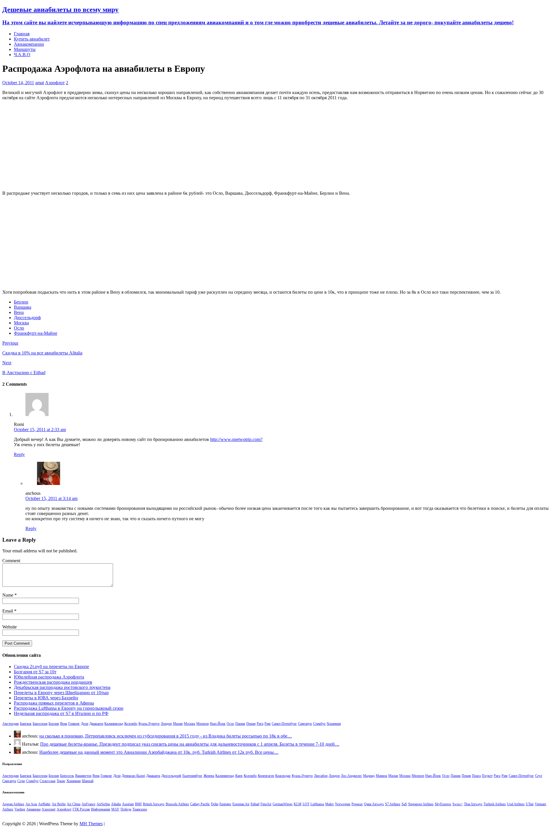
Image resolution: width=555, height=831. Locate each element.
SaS (404, 804)
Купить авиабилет (32, 38)
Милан (178, 724)
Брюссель (67, 776)
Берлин (21, 301)
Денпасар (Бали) (133, 776)
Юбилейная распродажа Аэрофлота (49, 676)
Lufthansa (317, 804)
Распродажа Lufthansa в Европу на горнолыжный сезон (68, 708)
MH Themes (91, 823)
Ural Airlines (516, 804)
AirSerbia (103, 804)
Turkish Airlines (495, 804)
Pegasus (357, 804)
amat (39, 82)
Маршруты (25, 49)
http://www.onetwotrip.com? (236, 439)
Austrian (128, 804)
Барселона (40, 724)
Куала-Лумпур (149, 724)
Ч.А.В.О (22, 54)
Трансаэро (139, 809)
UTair (530, 804)
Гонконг (74, 724)
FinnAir (265, 804)
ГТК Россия (81, 809)
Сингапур (305, 724)
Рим (267, 724)
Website (9, 626)
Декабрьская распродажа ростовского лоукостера (62, 687)
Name (8, 595)
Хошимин (334, 724)
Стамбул (319, 724)
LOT (306, 804)
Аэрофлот (55, 82)
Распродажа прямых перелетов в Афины (54, 703)
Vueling (19, 809)
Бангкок (26, 724)
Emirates (225, 804)
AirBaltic (44, 804)
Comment (11, 560)
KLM (297, 804)
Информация (100, 809)
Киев (239, 776)
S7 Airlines (392, 804)
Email (8, 610)
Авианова (33, 809)
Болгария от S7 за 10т (35, 671)
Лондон (166, 724)
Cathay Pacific (200, 804)
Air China (73, 804)
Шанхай (87, 781)
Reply (19, 454)
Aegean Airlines (13, 804)
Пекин (251, 724)
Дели (84, 724)
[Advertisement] (277, 145)
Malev (329, 804)
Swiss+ (457, 804)
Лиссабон (321, 776)
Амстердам (10, 724)
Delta (214, 804)
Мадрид (369, 776)
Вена (19, 312)
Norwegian (342, 804)
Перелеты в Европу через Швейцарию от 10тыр (61, 692)
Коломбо (130, 724)
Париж (240, 724)
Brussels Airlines (177, 804)
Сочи (21, 781)
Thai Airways (473, 804)
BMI (138, 804)
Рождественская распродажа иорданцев (53, 682)
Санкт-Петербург (284, 724)
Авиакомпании (29, 44)
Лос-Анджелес (351, 776)
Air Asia (31, 804)
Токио (61, 781)
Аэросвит (49, 809)
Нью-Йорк (217, 724)
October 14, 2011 (18, 82)
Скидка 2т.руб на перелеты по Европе (51, 666)
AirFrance (88, 804)
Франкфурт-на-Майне (35, 333)
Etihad (255, 804)
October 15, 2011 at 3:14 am (51, 498)
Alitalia (116, 804)
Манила (381, 776)
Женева (209, 776)
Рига (260, 724)
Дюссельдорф (27, 317)
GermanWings (283, 804)
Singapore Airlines (421, 804)
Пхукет (487, 776)
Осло (19, 328)
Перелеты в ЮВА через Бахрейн (46, 697)
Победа (126, 809)
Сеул (538, 776)
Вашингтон (83, 776)
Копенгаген (266, 776)
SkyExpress (443, 804)
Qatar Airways (374, 804)
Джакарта (96, 724)
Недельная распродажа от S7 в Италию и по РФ (61, 713)
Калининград (113, 724)
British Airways (153, 804)
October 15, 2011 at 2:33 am (40, 429)
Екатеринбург (192, 776)
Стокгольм (48, 781)
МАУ (115, 809)
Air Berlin (59, 804)
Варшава (22, 307)
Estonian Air (240, 804)
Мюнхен (202, 724)
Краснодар (283, 776)
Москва (21, 322)
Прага (476, 776)
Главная (21, 33)
